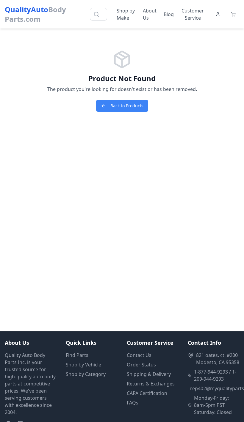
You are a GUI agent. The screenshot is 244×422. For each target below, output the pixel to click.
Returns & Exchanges (151, 383)
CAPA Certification (147, 393)
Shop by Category (86, 374)
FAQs (132, 402)
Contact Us (139, 355)
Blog (169, 14)
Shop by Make (126, 14)
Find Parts (77, 355)
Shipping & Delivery (149, 374)
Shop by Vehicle (83, 364)
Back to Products (126, 105)
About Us (150, 14)
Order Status (141, 364)
